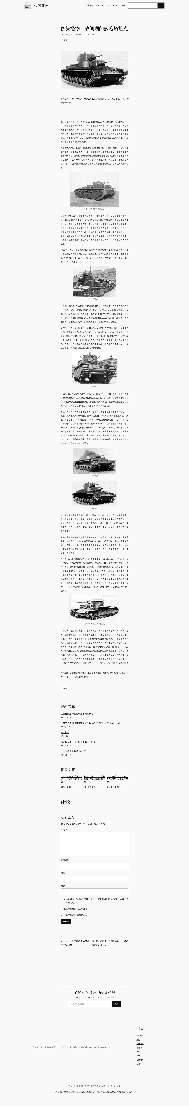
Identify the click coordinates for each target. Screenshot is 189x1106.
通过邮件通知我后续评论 (75, 908)
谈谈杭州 (65, 732)
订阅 (116, 1004)
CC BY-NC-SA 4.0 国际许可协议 (79, 1092)
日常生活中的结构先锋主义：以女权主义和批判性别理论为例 (90, 723)
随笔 (138, 1040)
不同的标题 (88, 98)
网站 (63, 886)
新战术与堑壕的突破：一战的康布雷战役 (71, 779)
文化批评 (140, 1044)
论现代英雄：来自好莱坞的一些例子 (78, 742)
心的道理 (41, 5)
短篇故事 (140, 1036)
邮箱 (63, 873)
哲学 (138, 1052)
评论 (64, 829)
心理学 (139, 1048)
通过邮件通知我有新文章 (75, 914)
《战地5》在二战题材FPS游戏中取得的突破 (117, 779)
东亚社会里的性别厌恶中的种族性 (77, 713)
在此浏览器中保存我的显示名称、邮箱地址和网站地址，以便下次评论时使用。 (95, 900)
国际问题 (140, 1060)
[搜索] (161, 5)
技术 (138, 1064)
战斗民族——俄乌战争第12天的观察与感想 (94, 779)
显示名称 (65, 860)
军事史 (64, 688)
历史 (66, 40)
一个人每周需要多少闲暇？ (74, 751)
